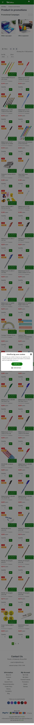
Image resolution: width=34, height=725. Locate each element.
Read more (15, 360)
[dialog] (17, 361)
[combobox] (31, 354)
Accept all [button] (17, 364)
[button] (17, 368)
